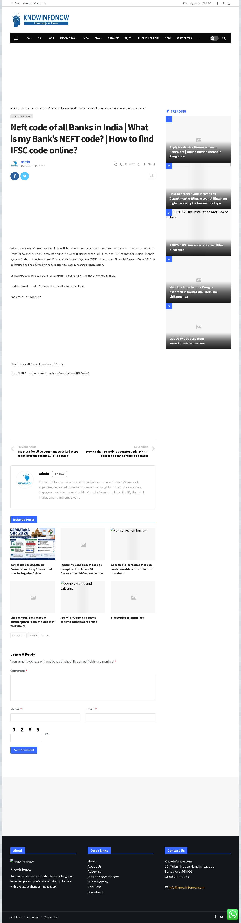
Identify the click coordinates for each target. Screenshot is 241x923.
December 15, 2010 (33, 166)
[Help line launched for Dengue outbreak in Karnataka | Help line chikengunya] (198, 279)
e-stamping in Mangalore (127, 617)
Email (91, 709)
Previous (19, 635)
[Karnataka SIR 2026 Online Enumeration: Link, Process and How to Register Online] (32, 544)
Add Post (94, 887)
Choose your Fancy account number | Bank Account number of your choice (32, 622)
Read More (50, 886)
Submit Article (98, 882)
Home (92, 861)
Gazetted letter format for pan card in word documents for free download (132, 569)
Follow (59, 474)
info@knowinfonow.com (186, 887)
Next (32, 635)
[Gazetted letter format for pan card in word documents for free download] (133, 544)
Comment (18, 670)
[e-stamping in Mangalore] (133, 597)
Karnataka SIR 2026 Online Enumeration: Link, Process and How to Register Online (31, 569)
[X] (223, 3)
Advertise (94, 871)
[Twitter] (221, 917)
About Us (94, 866)
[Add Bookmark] (151, 175)
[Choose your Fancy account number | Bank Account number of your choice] (32, 597)
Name (16, 709)
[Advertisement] (155, 19)
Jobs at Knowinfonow (103, 877)
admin (25, 162)
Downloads (96, 892)
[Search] (224, 38)
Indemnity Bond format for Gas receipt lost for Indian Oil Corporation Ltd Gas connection (82, 569)
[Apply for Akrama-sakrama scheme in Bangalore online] (83, 597)
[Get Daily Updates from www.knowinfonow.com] (198, 326)
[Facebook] (217, 3)
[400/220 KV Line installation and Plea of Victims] (198, 232)
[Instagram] (229, 3)
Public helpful (21, 116)
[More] (199, 38)
